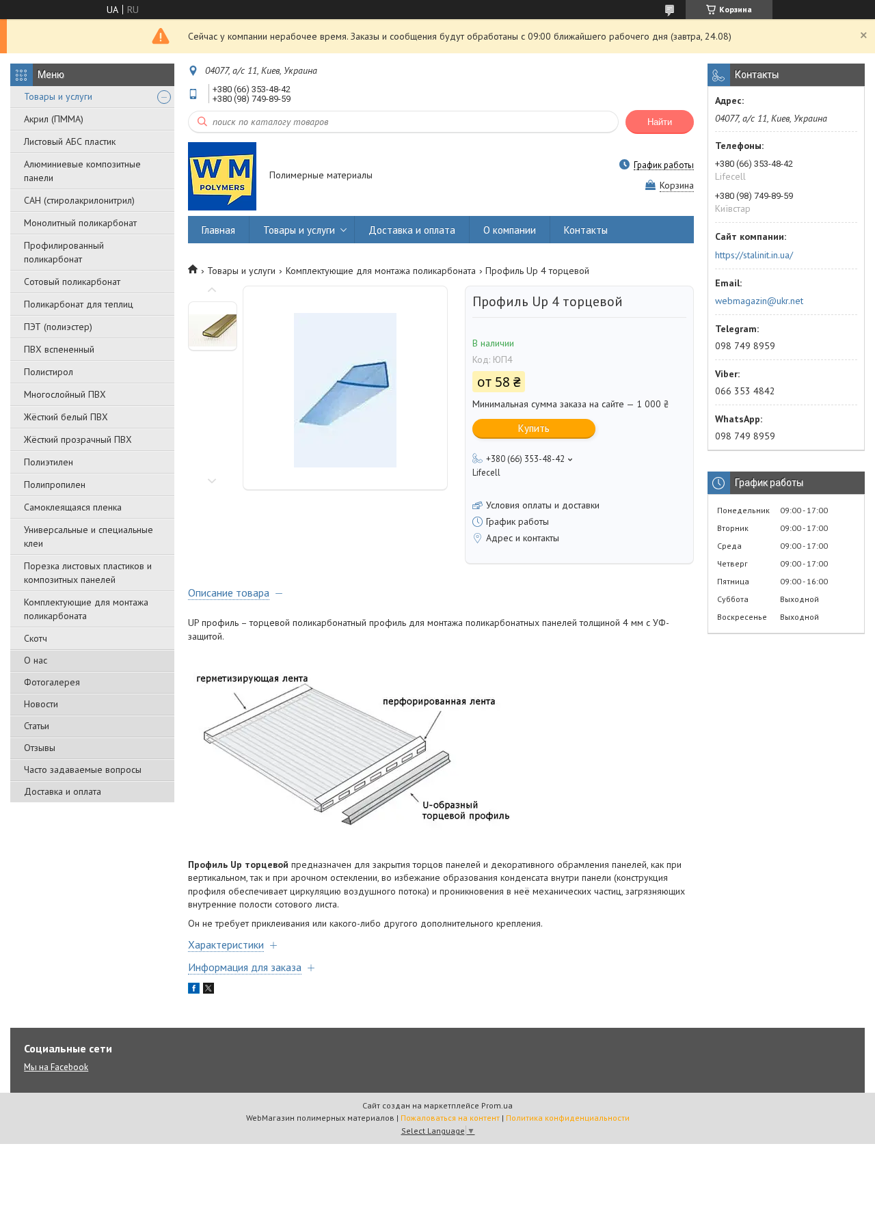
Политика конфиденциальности (568, 1118)
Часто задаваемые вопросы (83, 769)
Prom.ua (497, 1105)
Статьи (36, 726)
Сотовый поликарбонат (72, 281)
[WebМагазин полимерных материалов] (222, 176)
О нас (35, 660)
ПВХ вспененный (59, 349)
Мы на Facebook (56, 1067)
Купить (534, 428)
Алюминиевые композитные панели (82, 171)
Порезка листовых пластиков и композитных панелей (88, 573)
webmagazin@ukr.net (759, 301)
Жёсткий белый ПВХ (66, 417)
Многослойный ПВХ (65, 394)
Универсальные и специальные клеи (88, 536)
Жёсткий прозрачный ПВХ (78, 439)
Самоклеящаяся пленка (73, 507)
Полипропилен (54, 484)
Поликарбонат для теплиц (78, 304)
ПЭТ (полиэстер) (58, 327)
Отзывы (39, 747)
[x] (208, 990)
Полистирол (48, 372)
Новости (41, 704)
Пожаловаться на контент (450, 1118)
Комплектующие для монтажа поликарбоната (86, 609)
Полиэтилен (48, 462)
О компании (509, 230)
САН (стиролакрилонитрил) (79, 200)
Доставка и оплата (62, 791)
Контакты (586, 230)
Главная (218, 230)
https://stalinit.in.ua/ (754, 255)
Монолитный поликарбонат (80, 223)
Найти (659, 122)
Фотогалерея (52, 682)
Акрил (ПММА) (53, 119)
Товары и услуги (58, 96)
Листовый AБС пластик (70, 141)
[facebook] (194, 990)
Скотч (35, 638)
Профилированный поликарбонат (64, 252)
